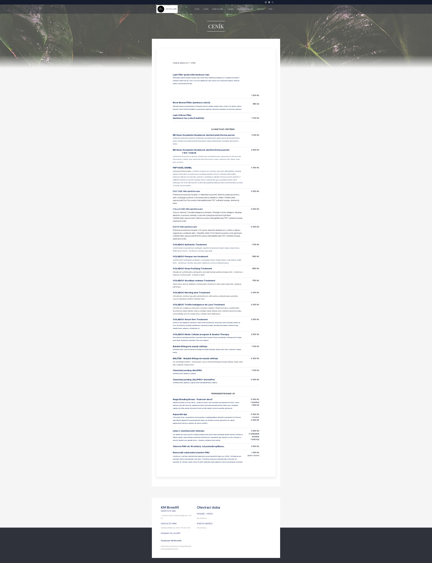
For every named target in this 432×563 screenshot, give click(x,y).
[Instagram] (265, 2)
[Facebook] (269, 2)
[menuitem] (197, 9)
